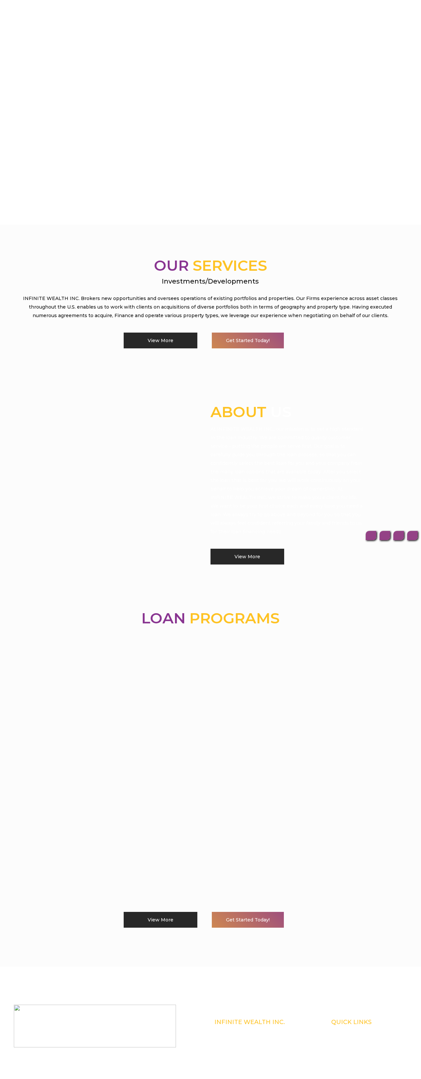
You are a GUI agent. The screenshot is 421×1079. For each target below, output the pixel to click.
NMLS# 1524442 (229, 1031)
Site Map (338, 1056)
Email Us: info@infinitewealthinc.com (247, 1056)
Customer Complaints (349, 1031)
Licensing (339, 1039)
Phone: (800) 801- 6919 (233, 1039)
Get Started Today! (248, 340)
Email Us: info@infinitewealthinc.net (246, 1065)
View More (160, 340)
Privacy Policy (343, 1048)
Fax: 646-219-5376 (229, 1048)
